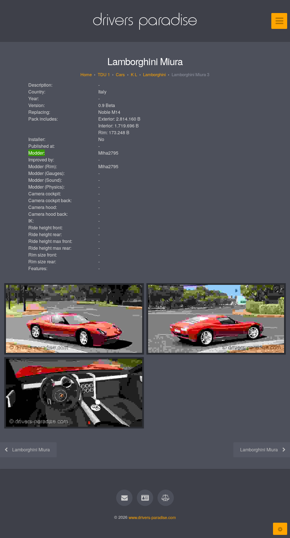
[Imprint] (145, 498)
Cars (120, 74)
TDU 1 (104, 74)
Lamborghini (154, 74)
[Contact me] (124, 498)
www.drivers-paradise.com (152, 517)
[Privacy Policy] (166, 498)
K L (134, 74)
